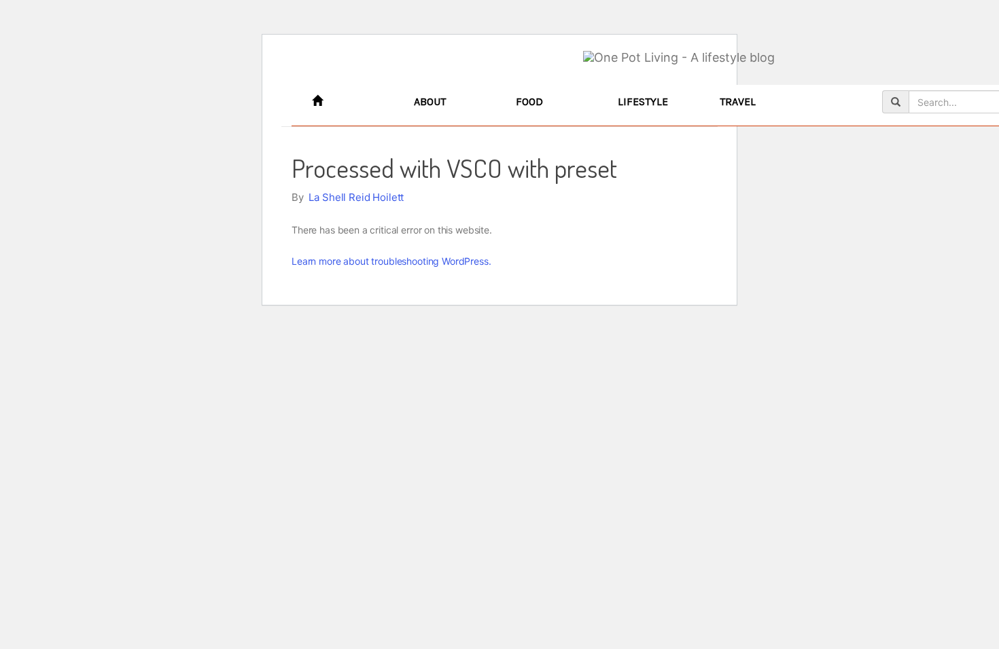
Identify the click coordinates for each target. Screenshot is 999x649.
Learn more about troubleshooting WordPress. (391, 261)
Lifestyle (643, 101)
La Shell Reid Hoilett (356, 197)
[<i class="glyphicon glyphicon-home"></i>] (353, 102)
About (430, 101)
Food (529, 101)
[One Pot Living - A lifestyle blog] (679, 57)
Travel (738, 101)
